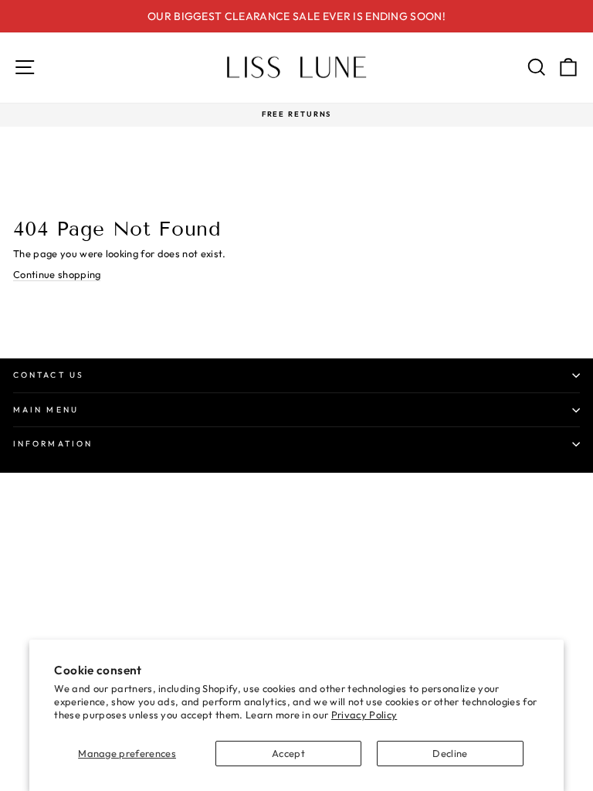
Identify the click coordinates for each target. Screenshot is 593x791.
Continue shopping (56, 274)
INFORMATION (53, 444)
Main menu (46, 410)
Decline (449, 753)
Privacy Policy (364, 714)
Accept (288, 753)
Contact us (48, 375)
